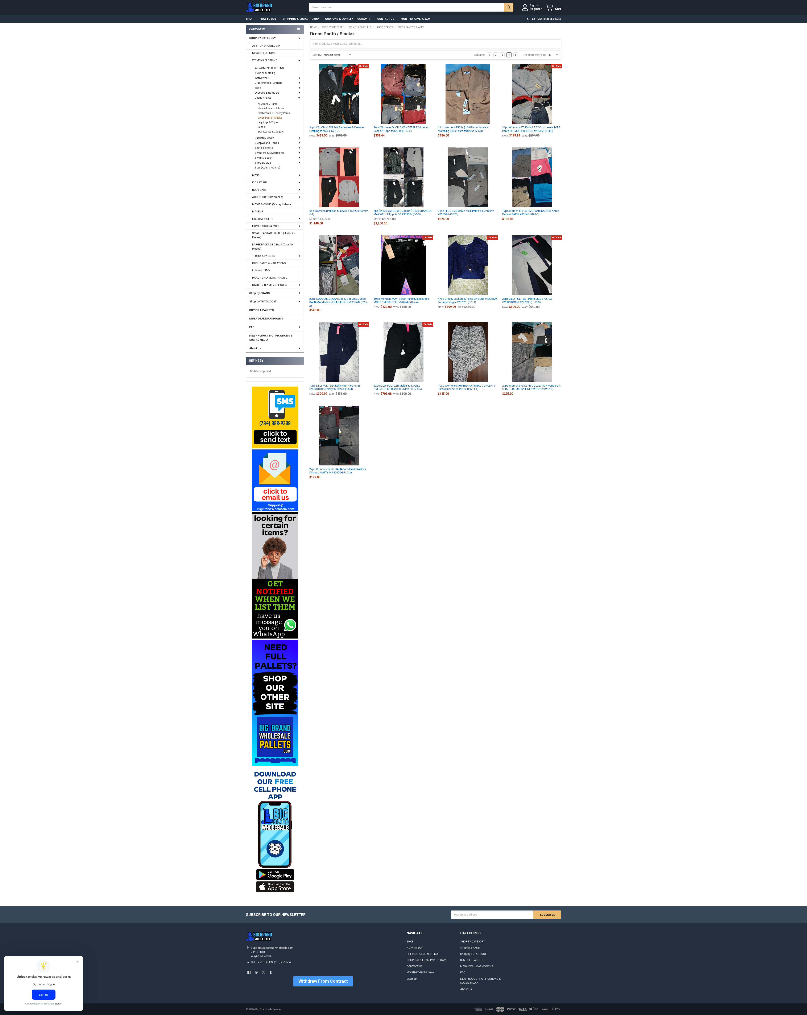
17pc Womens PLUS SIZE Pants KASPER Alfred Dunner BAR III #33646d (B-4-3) (530, 212)
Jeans (261, 127)
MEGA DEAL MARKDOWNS (266, 318)
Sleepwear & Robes (267, 142)
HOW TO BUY (268, 18)
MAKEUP (257, 211)
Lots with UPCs (261, 270)
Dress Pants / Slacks (270, 117)
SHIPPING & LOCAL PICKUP (301, 18)
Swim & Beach (263, 157)
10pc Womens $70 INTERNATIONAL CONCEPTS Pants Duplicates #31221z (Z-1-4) (466, 387)
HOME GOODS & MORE (266, 226)
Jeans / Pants (263, 97)
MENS (256, 175)
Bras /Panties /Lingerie (268, 82)
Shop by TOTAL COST (263, 301)
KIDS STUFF (259, 182)
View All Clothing (265, 72)
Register (536, 9)
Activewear (261, 78)
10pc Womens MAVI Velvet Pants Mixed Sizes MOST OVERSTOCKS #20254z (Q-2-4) (401, 300)
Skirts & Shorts (264, 147)
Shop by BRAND (259, 293)
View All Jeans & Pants (271, 108)
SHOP (249, 18)
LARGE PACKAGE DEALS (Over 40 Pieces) (272, 246)
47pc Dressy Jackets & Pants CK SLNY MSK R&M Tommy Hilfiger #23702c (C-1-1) (467, 300)
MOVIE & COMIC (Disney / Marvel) (272, 204)
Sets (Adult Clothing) (267, 167)
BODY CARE (259, 189)
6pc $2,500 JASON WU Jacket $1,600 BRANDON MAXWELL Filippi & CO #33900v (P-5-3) (403, 212)
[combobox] (411, 7)
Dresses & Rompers (267, 92)
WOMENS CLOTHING (264, 60)
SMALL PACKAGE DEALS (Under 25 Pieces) (273, 235)
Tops (258, 87)
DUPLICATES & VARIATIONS (269, 263)
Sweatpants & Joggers (271, 131)
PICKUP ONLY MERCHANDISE (269, 277)
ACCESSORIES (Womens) (267, 197)
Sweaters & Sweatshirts (269, 152)
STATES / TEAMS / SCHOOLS (269, 284)
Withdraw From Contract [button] (323, 981)
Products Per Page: (534, 54)
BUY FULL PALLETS (261, 310)
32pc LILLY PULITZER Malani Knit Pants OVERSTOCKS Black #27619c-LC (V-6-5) (398, 387)
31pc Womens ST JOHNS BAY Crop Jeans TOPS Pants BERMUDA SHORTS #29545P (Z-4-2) (531, 129)
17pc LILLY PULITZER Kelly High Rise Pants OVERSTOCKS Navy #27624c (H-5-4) (334, 387)
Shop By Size (263, 162)
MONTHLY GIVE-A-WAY (416, 18)
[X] (263, 972)
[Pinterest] (256, 972)
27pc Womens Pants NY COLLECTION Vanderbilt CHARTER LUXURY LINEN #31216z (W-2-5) (531, 387)
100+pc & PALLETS (263, 255)
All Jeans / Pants (268, 103)
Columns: (479, 54)
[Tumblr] (271, 972)
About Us (255, 348)
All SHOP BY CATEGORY (266, 45)
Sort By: (317, 54)
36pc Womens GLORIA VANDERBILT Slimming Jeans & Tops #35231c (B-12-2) (401, 129)
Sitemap (412, 978)
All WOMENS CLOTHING (269, 68)
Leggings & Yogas (268, 122)
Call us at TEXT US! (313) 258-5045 (271, 962)
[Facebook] (249, 972)
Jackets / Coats (264, 137)
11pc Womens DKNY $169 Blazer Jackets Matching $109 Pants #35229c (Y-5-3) (463, 129)
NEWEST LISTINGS (263, 53)
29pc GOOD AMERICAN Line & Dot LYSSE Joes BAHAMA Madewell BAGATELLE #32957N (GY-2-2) (338, 302)
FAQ (251, 327)
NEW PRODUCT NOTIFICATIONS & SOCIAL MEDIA (271, 337)
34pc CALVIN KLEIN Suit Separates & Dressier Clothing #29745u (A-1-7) (336, 129)
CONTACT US (385, 18)
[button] (275, 417)
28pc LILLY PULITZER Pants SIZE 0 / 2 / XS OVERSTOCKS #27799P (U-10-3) (527, 300)
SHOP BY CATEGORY (262, 38)
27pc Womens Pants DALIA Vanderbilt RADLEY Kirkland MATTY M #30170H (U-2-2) (337, 471)
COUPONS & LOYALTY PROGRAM (346, 18)
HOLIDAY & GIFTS (262, 218)
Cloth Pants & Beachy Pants (274, 113)
